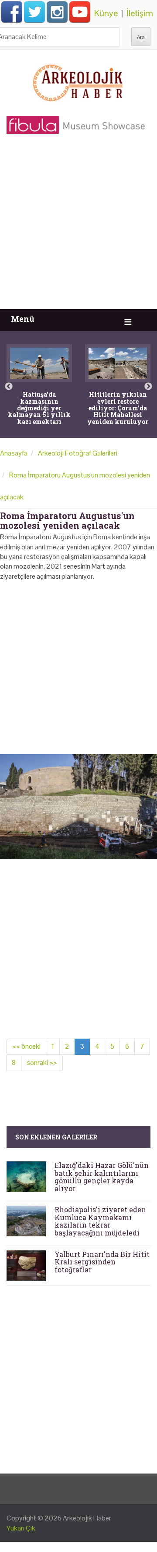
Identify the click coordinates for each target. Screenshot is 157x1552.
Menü (22, 319)
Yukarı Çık (21, 1528)
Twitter (34, 11)
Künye (106, 13)
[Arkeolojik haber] (78, 80)
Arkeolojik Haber (87, 1518)
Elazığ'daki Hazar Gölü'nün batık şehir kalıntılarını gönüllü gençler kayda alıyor (102, 1176)
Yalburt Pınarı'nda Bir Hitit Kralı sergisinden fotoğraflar (102, 1261)
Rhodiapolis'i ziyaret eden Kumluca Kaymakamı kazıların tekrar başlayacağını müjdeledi (100, 1221)
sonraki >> (42, 1062)
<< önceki (26, 1046)
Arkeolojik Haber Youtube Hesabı (79, 11)
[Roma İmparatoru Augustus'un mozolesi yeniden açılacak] (78, 806)
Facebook (11, 11)
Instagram (57, 11)
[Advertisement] (78, 226)
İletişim (139, 13)
